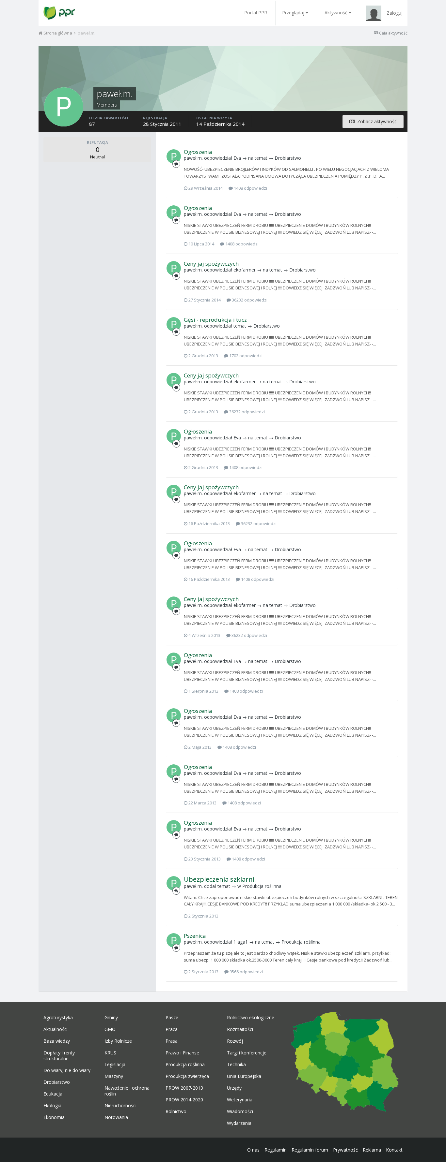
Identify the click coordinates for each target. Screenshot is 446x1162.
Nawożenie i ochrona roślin (127, 1091)
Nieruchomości (120, 1106)
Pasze (172, 1018)
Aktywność (336, 12)
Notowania (116, 1117)
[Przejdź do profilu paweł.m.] (174, 156)
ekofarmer (244, 270)
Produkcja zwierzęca (187, 1076)
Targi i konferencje (246, 1053)
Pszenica (195, 935)
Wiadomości (240, 1111)
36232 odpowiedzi (249, 300)
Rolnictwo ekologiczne (250, 1018)
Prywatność (345, 1150)
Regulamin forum (310, 1150)
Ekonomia (54, 1117)
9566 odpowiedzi (246, 972)
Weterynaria (239, 1100)
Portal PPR (255, 12)
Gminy (111, 1018)
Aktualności (55, 1029)
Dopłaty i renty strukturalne (59, 1056)
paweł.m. (193, 158)
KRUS (110, 1053)
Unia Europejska (244, 1076)
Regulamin (275, 1150)
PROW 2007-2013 (184, 1088)
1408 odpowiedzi (250, 188)
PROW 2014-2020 (184, 1100)
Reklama (372, 1150)
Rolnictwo (176, 1111)
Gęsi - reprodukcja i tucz (215, 319)
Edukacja (52, 1094)
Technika (236, 1064)
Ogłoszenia (198, 151)
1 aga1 (240, 942)
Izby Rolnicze (118, 1041)
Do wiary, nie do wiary (66, 1070)
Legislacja (114, 1064)
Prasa (172, 1041)
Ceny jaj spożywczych (211, 263)
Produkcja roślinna (261, 886)
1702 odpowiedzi (245, 356)
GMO (110, 1029)
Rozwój (235, 1041)
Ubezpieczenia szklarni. (220, 879)
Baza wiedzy (56, 1041)
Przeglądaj (293, 12)
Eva (237, 158)
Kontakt (394, 1150)
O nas (253, 1150)
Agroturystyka (58, 1018)
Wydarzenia (239, 1123)
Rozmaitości (240, 1029)
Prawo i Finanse (182, 1053)
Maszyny (113, 1076)
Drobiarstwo (288, 158)
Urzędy (234, 1088)
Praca (172, 1029)
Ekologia (52, 1106)
